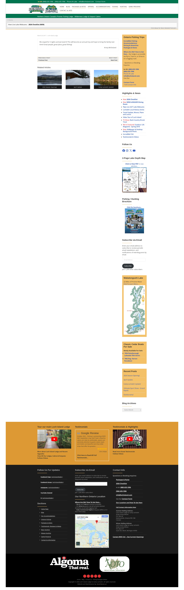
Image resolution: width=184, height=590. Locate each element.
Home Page (44, 509)
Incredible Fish (128, 134)
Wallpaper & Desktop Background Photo (133, 130)
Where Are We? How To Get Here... (88, 502)
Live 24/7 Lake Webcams (133, 107)
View (51, 456)
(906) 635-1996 (60, 1)
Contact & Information (48, 540)
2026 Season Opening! (132, 376)
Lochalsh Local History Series (133, 110)
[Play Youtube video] (54, 439)
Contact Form (100, 1)
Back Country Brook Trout (134, 121)
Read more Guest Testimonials (124, 451)
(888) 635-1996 (48, 1)
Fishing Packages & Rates (100, 579)
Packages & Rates (79, 6)
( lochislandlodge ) (52, 477)
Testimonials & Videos (131, 137)
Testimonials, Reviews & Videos (51, 526)
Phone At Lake (72, 1)
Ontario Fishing (46, 519)
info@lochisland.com (86, 1)
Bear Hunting (45, 530)
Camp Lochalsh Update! (132, 384)
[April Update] (78, 77)
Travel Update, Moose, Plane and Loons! (133, 113)
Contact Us (88, 579)
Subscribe (128, 266)
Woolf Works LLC (102, 584)
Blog (68, 6)
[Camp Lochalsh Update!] (106, 77)
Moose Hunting (46, 533)
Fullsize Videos (42, 458)
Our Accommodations (48, 516)
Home (62, 6)
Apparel (91, 6)
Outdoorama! (128, 395)
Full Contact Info (130, 85)
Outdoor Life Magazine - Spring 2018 (133, 126)
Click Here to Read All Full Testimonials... (87, 456)
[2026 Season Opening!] (49, 77)
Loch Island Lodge (52, 35)
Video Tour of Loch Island (132, 117)
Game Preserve (46, 537)
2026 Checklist (121, 483)
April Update (128, 380)
